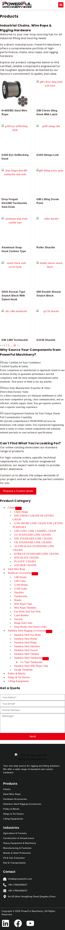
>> (18, 345)
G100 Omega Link (47, 155)
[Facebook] (18, 923)
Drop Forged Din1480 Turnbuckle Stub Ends (14, 203)
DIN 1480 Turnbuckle (15, 340)
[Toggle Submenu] (18, 508)
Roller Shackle (45, 247)
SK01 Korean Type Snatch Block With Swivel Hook (13, 295)
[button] (60, 4)
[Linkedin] (5, 923)
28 (14, 345)
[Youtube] (30, 923)
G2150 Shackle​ (45, 340)
